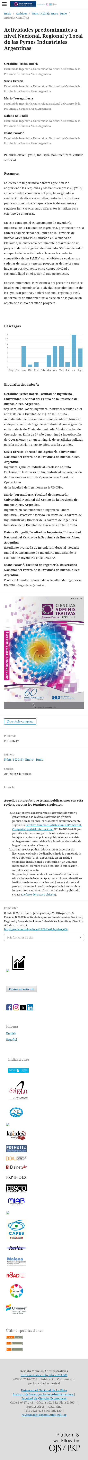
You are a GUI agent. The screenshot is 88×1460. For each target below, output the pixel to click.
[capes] (16, 1238)
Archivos (21, 13)
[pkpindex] (16, 1179)
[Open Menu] (4, 4)
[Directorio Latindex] (7, 1213)
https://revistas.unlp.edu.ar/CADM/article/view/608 (36, 929)
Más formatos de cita (20, 937)
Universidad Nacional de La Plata (44, 1390)
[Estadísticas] (18, 971)
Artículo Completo (22, 721)
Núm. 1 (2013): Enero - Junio (49, 13)
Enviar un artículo (21, 989)
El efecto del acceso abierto (38, 894)
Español (11, 1039)
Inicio (7, 13)
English (11, 1033)
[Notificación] (7, 971)
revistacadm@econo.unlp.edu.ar (44, 1415)
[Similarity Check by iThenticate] (16, 1314)
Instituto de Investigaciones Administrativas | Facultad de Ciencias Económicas (44, 1396)
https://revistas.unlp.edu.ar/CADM (44, 1375)
